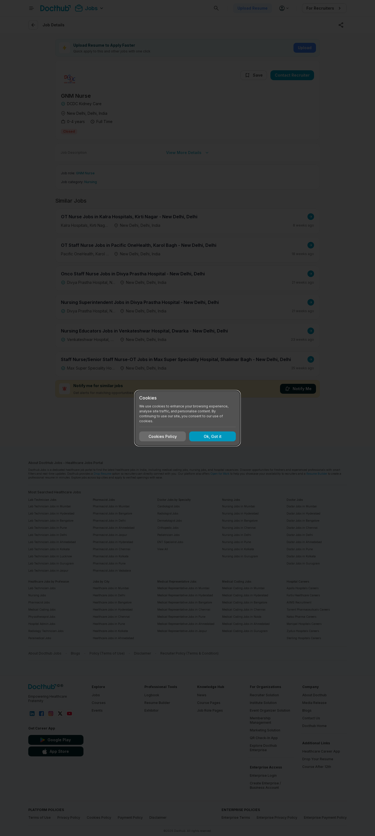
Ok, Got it (213, 436)
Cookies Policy (163, 436)
